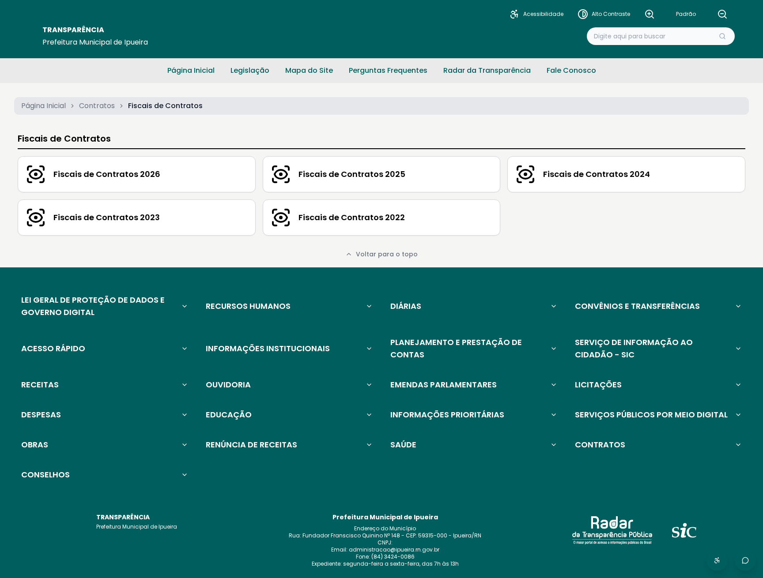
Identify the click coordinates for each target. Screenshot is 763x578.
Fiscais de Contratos (64, 138)
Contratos (97, 106)
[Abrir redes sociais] (745, 560)
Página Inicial (43, 106)
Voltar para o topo (387, 254)
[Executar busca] (722, 36)
